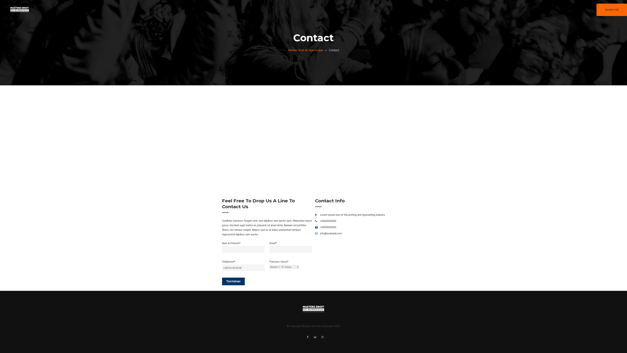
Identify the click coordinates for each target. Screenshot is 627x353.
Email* (273, 243)
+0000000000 (328, 221)
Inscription (612, 9)
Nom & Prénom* (231, 243)
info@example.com (331, 233)
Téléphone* (228, 261)
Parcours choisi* (278, 261)
